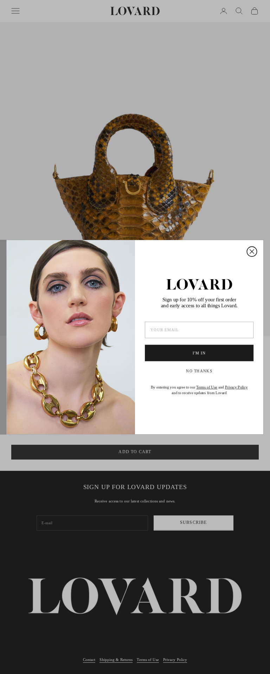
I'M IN (199, 353)
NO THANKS (199, 371)
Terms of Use (206, 387)
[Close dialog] (252, 251)
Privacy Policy (236, 387)
